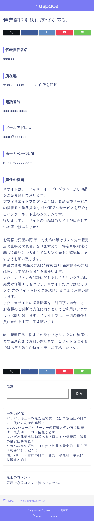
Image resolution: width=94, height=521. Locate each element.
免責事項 (63, 510)
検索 (10, 386)
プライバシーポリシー (38, 510)
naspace (47, 5)
